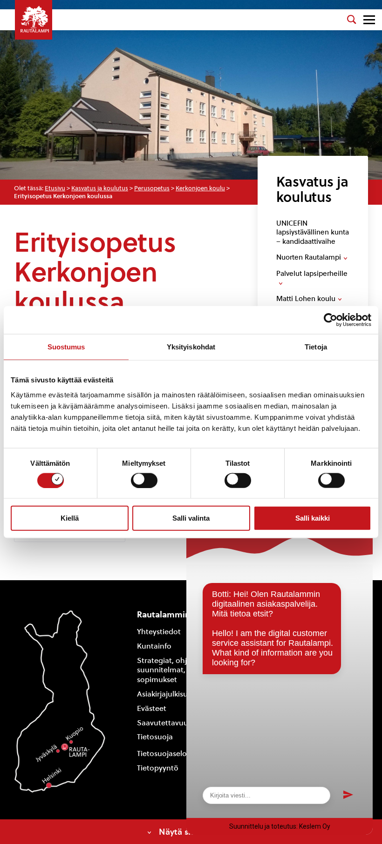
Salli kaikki (312, 518)
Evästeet (151, 708)
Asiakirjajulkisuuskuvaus (178, 694)
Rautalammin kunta (176, 614)
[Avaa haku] (352, 20)
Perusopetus (152, 188)
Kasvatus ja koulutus (99, 188)
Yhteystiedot (159, 631)
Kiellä (70, 518)
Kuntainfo (154, 646)
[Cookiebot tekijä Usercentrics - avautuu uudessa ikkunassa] (330, 320)
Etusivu (55, 188)
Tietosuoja (155, 736)
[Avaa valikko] (369, 19)
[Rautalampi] (33, 20)
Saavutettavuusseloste (176, 722)
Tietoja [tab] (316, 347)
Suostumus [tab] (66, 347)
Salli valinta (191, 518)
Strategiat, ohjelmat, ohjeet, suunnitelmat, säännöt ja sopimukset (186, 670)
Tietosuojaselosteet (170, 753)
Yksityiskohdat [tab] (191, 347)
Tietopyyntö (157, 768)
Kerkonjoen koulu (200, 188)
